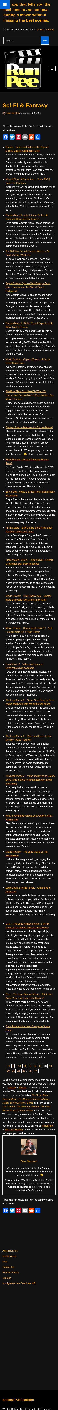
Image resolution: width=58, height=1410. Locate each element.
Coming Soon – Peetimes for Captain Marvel (29, 427)
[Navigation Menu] (52, 68)
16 (35, 1066)
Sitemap (6, 1278)
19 (50, 1066)
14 (24, 1066)
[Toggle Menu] (5, 4)
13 (19, 1066)
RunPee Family (10, 1272)
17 (40, 1066)
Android (50, 29)
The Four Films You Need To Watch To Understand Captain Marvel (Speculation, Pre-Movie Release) (30, 395)
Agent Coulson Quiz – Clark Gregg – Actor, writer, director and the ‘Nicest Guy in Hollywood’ (28, 287)
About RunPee (10, 1250)
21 (13, 1070)
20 (8, 1070)
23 (23, 1070)
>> (36, 1070)
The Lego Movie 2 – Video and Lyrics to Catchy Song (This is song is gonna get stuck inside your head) (30, 780)
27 (30, 1070)
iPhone (40, 29)
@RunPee (47, 1125)
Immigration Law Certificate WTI (19, 1283)
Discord (9, 1129)
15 (30, 1066)
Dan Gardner (13, 113)
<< (8, 1066)
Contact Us (8, 1267)
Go (45, 40)
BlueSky (19, 1129)
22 (18, 1070)
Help (4, 1261)
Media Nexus (9, 1256)
